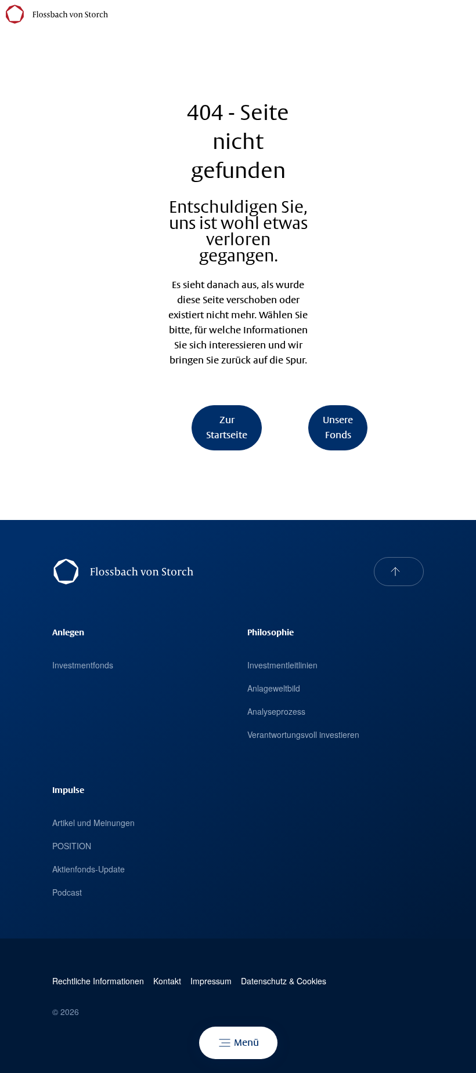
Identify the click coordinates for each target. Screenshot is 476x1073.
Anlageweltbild (273, 688)
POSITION (71, 846)
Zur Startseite (226, 427)
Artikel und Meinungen (93, 822)
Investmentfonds (82, 665)
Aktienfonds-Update (88, 869)
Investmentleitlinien (282, 665)
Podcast (67, 892)
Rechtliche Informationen (98, 981)
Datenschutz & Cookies (283, 981)
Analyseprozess (276, 711)
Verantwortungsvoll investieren (303, 734)
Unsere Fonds (338, 427)
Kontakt (167, 981)
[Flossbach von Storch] (57, 14)
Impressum (211, 981)
